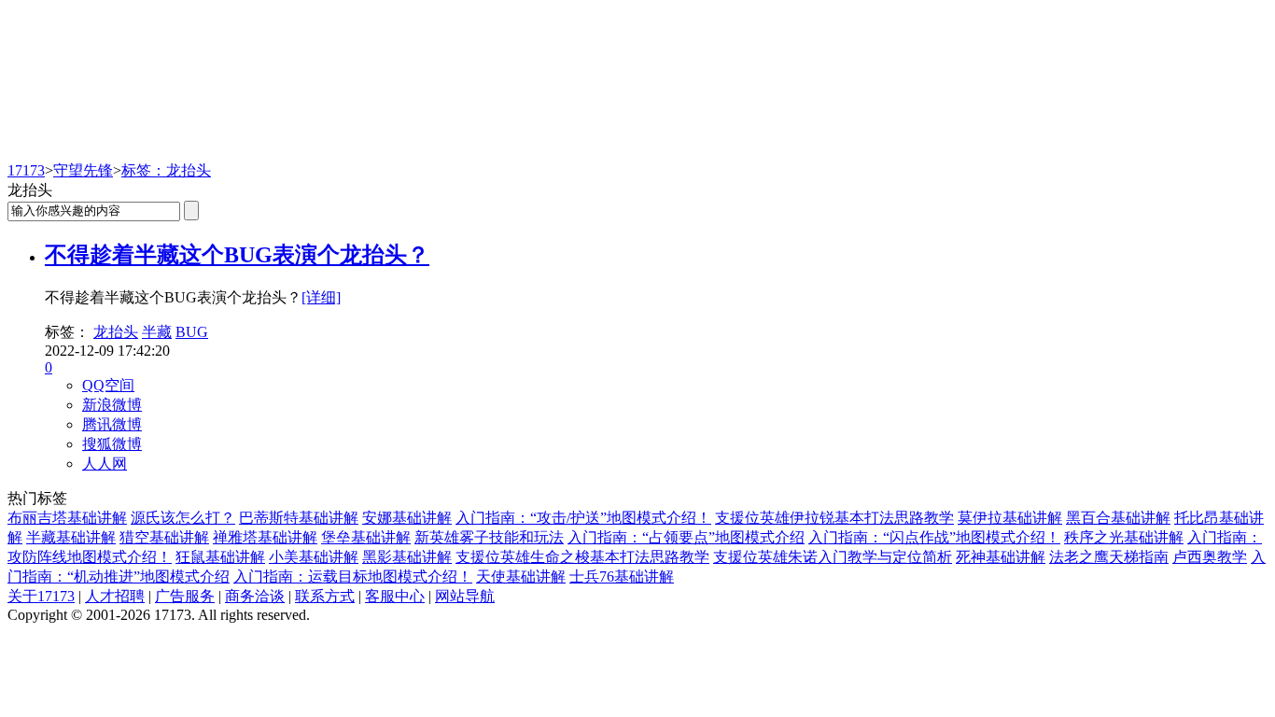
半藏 (157, 332)
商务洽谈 (255, 596)
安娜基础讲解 (407, 518)
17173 (26, 170)
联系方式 (325, 596)
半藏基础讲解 (71, 537)
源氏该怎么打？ (183, 518)
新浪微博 (112, 405)
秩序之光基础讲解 (1124, 537)
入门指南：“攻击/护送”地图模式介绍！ (583, 518)
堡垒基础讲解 (366, 537)
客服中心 (395, 596)
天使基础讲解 (521, 576)
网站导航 (465, 596)
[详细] (321, 297)
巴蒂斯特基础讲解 (298, 518)
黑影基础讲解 (407, 557)
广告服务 (185, 596)
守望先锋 (83, 170)
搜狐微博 (112, 444)
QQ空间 (108, 385)
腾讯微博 (112, 424)
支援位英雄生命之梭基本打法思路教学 (582, 557)
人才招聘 (115, 596)
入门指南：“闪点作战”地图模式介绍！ (934, 537)
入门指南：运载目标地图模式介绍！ (352, 576)
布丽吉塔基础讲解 (67, 518)
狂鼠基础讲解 (220, 557)
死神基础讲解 (1000, 557)
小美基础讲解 (313, 557)
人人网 (104, 463)
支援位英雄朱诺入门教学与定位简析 (832, 557)
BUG (191, 332)
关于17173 (41, 596)
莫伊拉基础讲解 (1010, 518)
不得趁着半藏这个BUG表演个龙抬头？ (237, 255)
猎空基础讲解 (164, 537)
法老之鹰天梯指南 (1109, 557)
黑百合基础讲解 (1118, 518)
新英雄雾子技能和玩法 (489, 537)
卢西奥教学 (1209, 557)
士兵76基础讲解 (621, 576)
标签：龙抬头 (166, 170)
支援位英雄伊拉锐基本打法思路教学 (834, 518)
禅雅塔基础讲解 (265, 537)
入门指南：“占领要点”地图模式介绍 (686, 537)
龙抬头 (115, 332)
